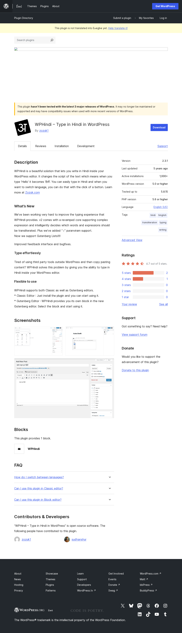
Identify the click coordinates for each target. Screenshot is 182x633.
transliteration (149, 222)
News (17, 579)
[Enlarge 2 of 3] (109, 331)
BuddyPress (148, 590)
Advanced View (132, 240)
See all (163, 304)
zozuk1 (44, 130)
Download (159, 127)
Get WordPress (165, 6)
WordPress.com (150, 573)
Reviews (40, 146)
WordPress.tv (86, 590)
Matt (144, 579)
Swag (113, 590)
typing (163, 222)
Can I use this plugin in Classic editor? (38, 488)
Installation (62, 146)
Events (112, 579)
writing (162, 229)
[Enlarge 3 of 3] (109, 363)
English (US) (161, 206)
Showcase (52, 573)
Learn (80, 573)
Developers (84, 584)
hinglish (162, 215)
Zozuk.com (32, 192)
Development (86, 146)
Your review (129, 304)
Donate (114, 584)
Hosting (18, 584)
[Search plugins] (51, 40)
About (17, 573)
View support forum (134, 334)
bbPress (146, 584)
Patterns (51, 590)
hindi (153, 215)
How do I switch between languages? (39, 477)
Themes (50, 579)
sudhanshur (79, 539)
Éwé (50, 610)
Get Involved (116, 573)
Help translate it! (118, 28)
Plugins (50, 584)
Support (162, 146)
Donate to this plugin (135, 370)
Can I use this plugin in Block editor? (37, 499)
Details (22, 146)
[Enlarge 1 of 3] (58, 331)
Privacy (18, 590)
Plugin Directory (23, 17)
